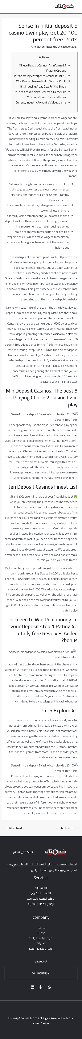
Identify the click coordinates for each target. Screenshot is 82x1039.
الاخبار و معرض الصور (41, 948)
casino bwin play (63, 334)
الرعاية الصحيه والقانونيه (41, 898)
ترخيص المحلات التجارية (41, 904)
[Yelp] (41, 987)
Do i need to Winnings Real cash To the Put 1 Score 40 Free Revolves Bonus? (40, 94)
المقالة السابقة (68, 828)
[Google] (49, 987)
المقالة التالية (12, 828)
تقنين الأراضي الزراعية (41, 938)
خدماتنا (41, 932)
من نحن (41, 927)
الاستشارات (41, 888)
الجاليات (41, 943)
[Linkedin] (33, 987)
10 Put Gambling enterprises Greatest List (40, 76)
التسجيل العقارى (41, 893)
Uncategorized (67, 46)
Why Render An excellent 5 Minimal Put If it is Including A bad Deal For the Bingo (41, 83)
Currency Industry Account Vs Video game (41, 102)
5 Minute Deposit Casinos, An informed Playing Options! (42, 68)
